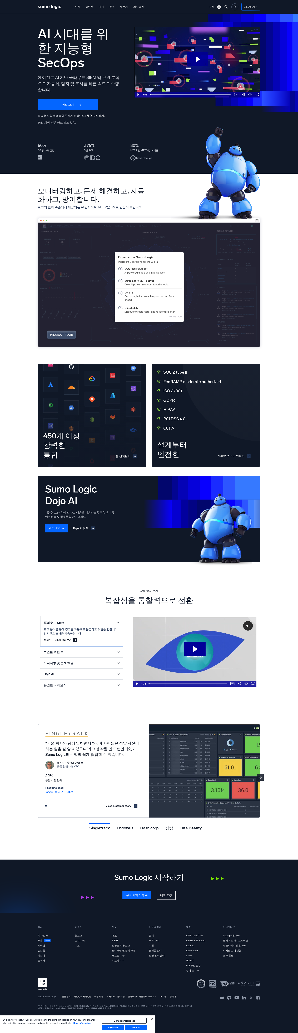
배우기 (124, 6)
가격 (101, 6)
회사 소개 (138, 6)
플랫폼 (49, 792)
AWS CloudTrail (194, 935)
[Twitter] (251, 997)
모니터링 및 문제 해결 (124, 950)
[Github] (222, 997)
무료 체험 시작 (135, 895)
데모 (77, 945)
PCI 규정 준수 (193, 965)
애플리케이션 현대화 (234, 945)
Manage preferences (124, 1021)
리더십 (41, 945)
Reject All (113, 1027)
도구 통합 (228, 955)
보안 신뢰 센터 (157, 955)
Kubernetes (192, 950)
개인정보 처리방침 (82, 996)
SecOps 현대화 (231, 935)
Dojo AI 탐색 (80, 528)
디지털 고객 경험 (232, 950)
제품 (77, 6)
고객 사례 (80, 940)
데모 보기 (68, 104)
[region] (77, 1024)
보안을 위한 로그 (121, 945)
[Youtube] (236, 997)
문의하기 (43, 960)
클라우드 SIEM (64, 792)
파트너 (41, 955)
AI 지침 (163, 996)
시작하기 (249, 6)
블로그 (78, 935)
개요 (114, 935)
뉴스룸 (41, 950)
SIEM (115, 940)
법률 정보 (66, 996)
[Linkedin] (244, 997)
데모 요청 (166, 895)
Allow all (136, 1027)
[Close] (152, 1019)
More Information (82, 1023)
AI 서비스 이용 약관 (115, 996)
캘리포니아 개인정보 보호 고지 (142, 996)
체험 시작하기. (96, 115)
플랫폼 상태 (155, 950)
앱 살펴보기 (123, 456)
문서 (112, 6)
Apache (190, 945)
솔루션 (89, 6)
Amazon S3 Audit (195, 940)
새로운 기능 (118, 955)
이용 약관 (98, 996)
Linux (189, 955)
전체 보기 (191, 970)
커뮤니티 (154, 940)
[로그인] (234, 6)
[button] (260, 777)
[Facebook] (258, 997)
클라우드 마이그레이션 (235, 940)
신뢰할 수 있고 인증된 (230, 456)
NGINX (190, 960)
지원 (211, 6)
